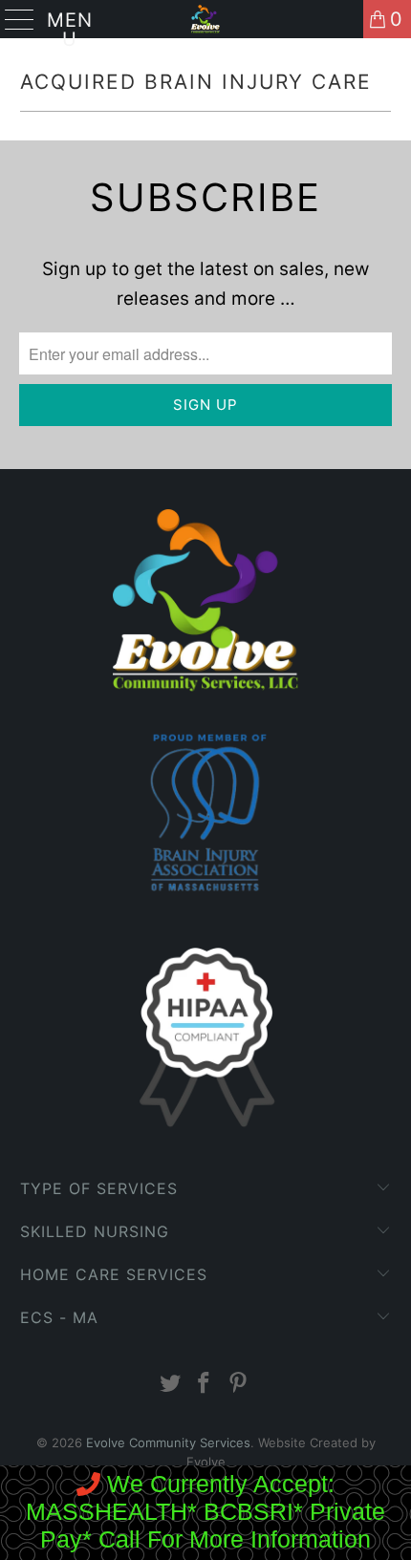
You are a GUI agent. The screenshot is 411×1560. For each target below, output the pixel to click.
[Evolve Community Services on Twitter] (170, 1384)
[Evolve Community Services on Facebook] (204, 1384)
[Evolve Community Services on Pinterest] (239, 1384)
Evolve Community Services (168, 1442)
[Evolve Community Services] (206, 19)
